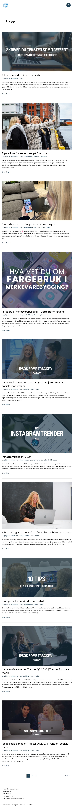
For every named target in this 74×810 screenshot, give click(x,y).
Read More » (6, 94)
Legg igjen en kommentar (10, 78)
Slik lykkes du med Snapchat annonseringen (28, 224)
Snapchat (44, 157)
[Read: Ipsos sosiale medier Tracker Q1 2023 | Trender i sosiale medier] (37, 720)
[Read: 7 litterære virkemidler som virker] (37, 52)
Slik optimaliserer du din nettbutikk (23, 601)
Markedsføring (28, 157)
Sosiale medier (45, 227)
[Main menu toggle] (68, 5)
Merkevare (37, 157)
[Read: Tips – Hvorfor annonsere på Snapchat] (37, 126)
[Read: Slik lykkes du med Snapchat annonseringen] (37, 200)
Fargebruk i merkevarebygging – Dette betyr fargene (33, 311)
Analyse (22, 389)
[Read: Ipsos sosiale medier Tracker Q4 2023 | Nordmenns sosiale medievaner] (37, 359)
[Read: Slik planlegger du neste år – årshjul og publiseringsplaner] (37, 505)
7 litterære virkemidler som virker (22, 75)
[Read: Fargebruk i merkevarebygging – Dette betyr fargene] (37, 280)
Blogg (21, 78)
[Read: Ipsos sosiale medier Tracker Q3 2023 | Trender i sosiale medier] (37, 646)
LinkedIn (26, 536)
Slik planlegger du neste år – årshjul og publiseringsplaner (36, 532)
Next (67, 775)
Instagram (27, 460)
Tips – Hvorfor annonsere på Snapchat (25, 153)
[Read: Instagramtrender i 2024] (37, 433)
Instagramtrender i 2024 (16, 456)
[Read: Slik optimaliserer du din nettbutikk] (37, 577)
